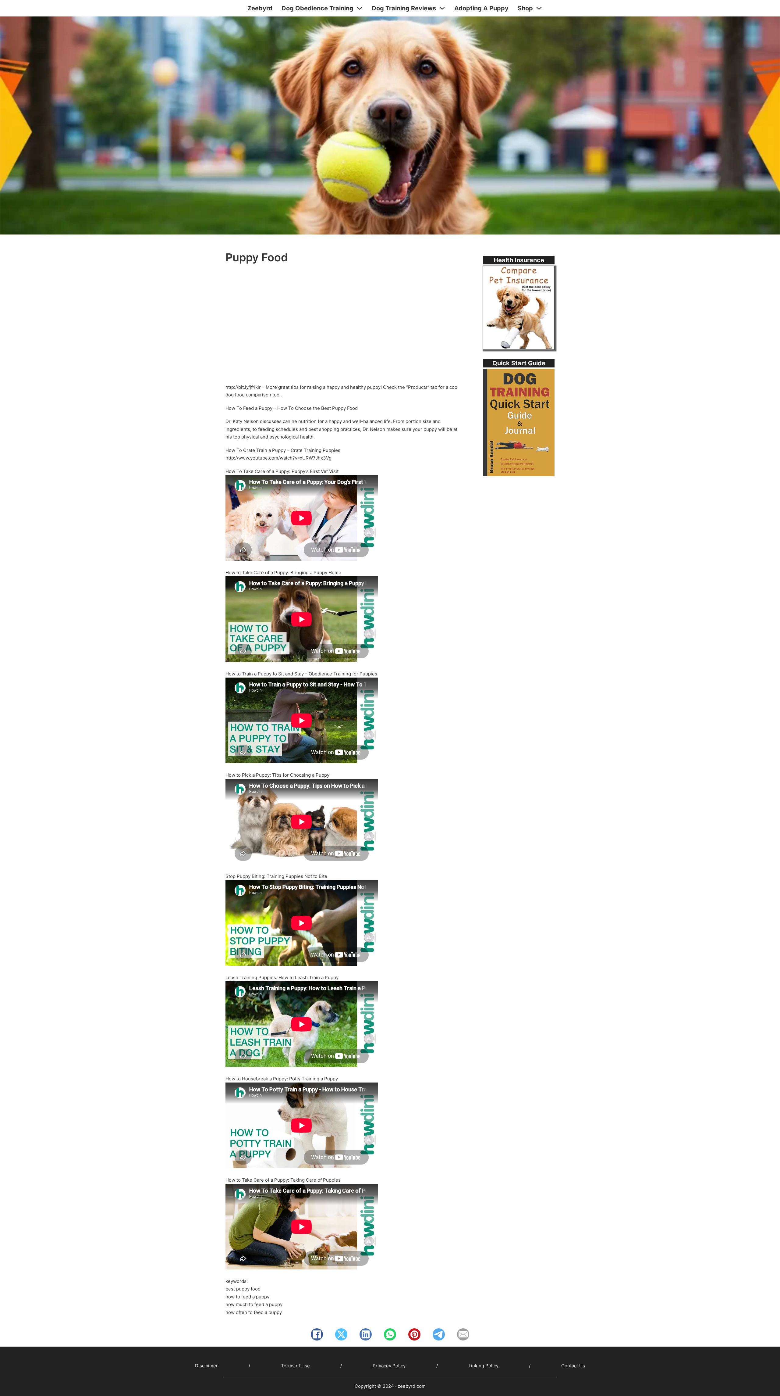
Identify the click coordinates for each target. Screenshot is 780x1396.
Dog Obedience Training (317, 8)
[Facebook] (317, 1334)
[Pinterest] (414, 1334)
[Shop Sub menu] (539, 8)
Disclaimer (206, 1366)
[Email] (463, 1334)
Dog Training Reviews (404, 8)
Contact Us (573, 1366)
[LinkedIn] (366, 1334)
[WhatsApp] (390, 1334)
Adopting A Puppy (481, 8)
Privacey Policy (389, 1366)
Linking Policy (483, 1366)
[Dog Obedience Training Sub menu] (359, 8)
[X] (341, 1334)
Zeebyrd (259, 8)
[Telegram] (439, 1334)
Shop (525, 8)
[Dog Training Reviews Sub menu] (442, 8)
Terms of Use (295, 1366)
